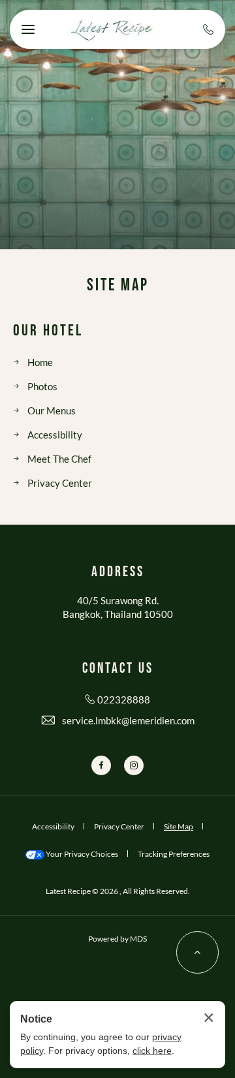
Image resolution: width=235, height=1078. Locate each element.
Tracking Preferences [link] (174, 854)
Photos (42, 386)
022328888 (123, 699)
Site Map (118, 285)
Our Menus (51, 410)
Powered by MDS (117, 939)
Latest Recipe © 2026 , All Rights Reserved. (118, 891)
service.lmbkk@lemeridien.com (128, 720)
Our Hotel (48, 331)
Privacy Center (59, 483)
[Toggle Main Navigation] (28, 29)
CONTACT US (117, 668)
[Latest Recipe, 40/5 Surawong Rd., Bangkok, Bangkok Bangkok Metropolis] (111, 30)
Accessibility (54, 434)
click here (152, 1050)
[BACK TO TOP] (197, 952)
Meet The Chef (59, 459)
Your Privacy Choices (81, 854)
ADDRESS (117, 572)
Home (40, 362)
